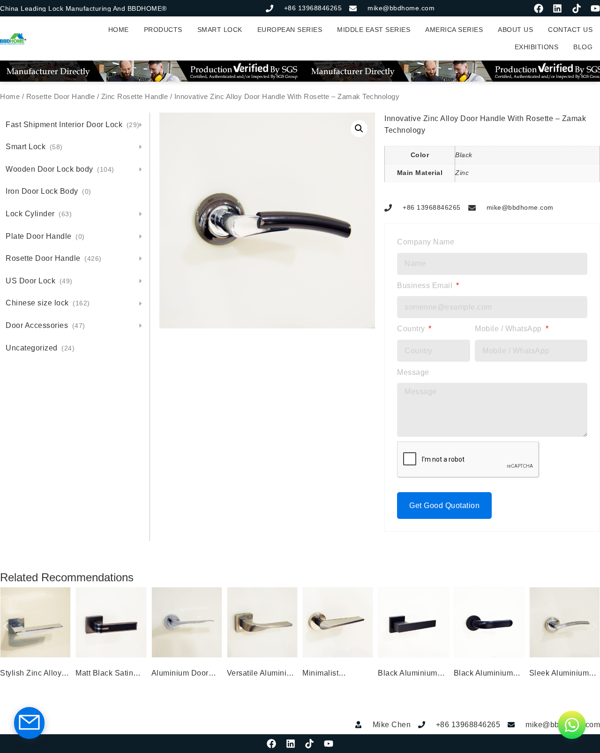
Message (413, 372)
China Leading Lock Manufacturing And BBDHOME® (83, 8)
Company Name (425, 242)
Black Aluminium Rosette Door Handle (407, 674)
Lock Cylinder (39, 214)
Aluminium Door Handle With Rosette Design (180, 674)
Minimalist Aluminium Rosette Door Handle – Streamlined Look (336, 674)
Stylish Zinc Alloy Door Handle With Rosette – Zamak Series (31, 674)
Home (10, 96)
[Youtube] (595, 8)
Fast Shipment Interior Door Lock (73, 125)
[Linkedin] (557, 8)
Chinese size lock (48, 303)
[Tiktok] (576, 8)
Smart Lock (34, 147)
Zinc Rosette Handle (134, 96)
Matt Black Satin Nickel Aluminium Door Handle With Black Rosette (107, 674)
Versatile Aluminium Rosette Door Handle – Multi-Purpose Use (262, 674)
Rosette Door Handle (60, 96)
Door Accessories (45, 325)
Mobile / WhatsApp (509, 329)
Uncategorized (40, 348)
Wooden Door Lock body (60, 169)
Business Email (426, 285)
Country (412, 329)
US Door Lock (39, 281)
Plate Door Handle (45, 236)
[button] (359, 128)
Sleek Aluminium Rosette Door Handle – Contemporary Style (564, 674)
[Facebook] (538, 8)
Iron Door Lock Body (48, 191)
